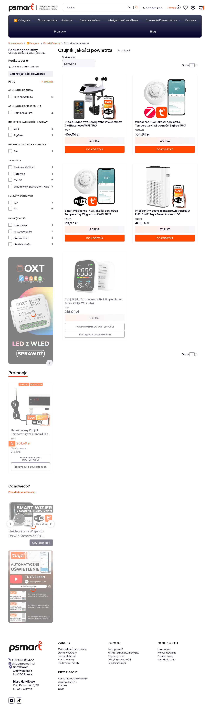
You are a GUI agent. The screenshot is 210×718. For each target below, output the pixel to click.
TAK (16, 151)
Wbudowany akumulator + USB (31, 186)
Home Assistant (23, 112)
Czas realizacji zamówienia (72, 649)
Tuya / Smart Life (23, 96)
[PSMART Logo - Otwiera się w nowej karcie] (30, 646)
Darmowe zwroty (67, 652)
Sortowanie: (69, 57)
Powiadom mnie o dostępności (30, 458)
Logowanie (164, 649)
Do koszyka (94, 149)
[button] (136, 7)
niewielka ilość (22, 244)
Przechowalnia (165, 656)
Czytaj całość (41, 542)
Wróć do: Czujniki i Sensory (25, 66)
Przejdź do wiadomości (21, 491)
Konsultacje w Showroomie (73, 678)
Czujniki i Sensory (51, 43)
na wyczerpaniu (23, 231)
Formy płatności (67, 656)
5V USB (18, 180)
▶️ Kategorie (33, 43)
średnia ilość (21, 237)
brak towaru (21, 225)
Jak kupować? (115, 649)
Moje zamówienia (167, 652)
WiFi (16, 128)
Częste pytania (116, 656)
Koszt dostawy (66, 659)
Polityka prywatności (119, 659)
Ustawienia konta (167, 659)
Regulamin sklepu (117, 662)
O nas (61, 688)
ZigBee (18, 135)
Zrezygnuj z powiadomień (31, 466)
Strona (185, 65)
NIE (16, 209)
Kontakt (62, 685)
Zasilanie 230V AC (24, 167)
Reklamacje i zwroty (68, 662)
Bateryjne (19, 173)
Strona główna (15, 43)
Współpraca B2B (67, 681)
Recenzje (43, 523)
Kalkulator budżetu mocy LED (123, 652)
